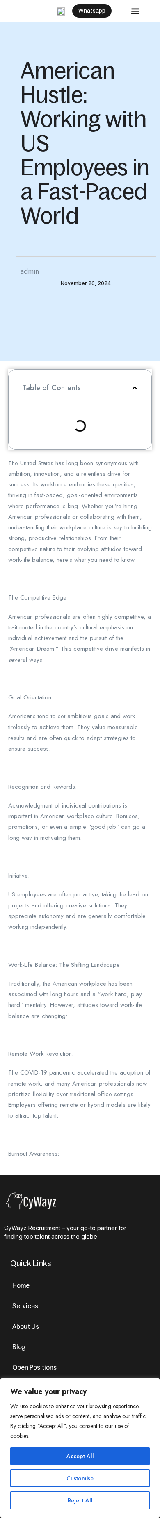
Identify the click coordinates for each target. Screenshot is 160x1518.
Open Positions (34, 1367)
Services (25, 1306)
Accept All (80, 1456)
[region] (80, 1448)
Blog (19, 1347)
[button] (135, 11)
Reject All (80, 1500)
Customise (80, 1478)
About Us (25, 1326)
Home (21, 1285)
